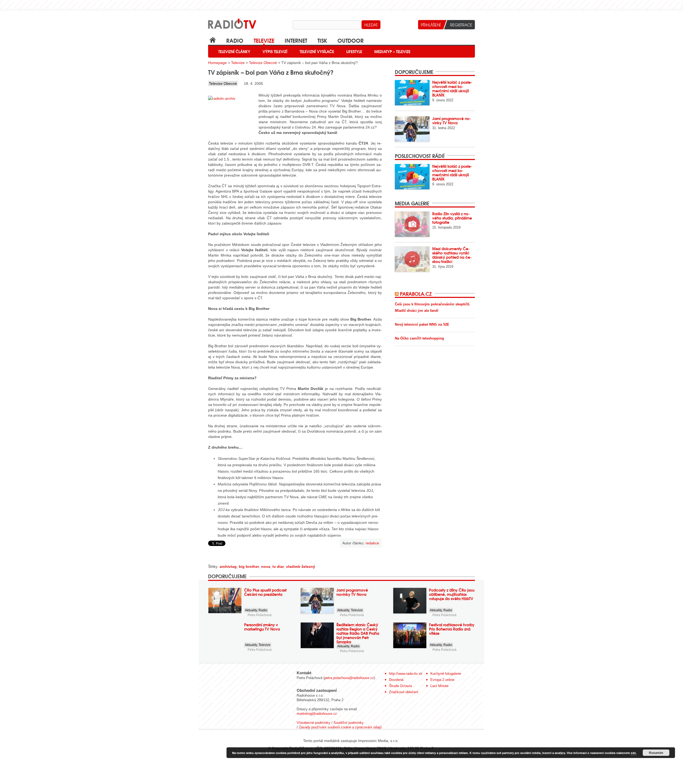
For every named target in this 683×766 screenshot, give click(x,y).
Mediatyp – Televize (392, 51)
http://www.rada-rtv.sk (405, 674)
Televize (264, 40)
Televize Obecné (263, 63)
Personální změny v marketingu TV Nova (262, 627)
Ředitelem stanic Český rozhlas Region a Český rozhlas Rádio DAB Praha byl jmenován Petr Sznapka (357, 633)
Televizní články (234, 51)
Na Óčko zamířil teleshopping (419, 338)
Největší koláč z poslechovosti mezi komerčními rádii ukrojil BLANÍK (452, 88)
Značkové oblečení (403, 692)
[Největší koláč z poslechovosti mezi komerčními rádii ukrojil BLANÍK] (412, 92)
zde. (634, 753)
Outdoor (350, 40)
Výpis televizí (275, 51)
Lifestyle (354, 51)
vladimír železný (300, 566)
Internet (296, 40)
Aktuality (251, 610)
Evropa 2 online (442, 680)
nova (265, 566)
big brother (249, 566)
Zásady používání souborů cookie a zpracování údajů (340, 727)
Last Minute (439, 686)
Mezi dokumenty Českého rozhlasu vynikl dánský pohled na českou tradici (452, 255)
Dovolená (396, 680)
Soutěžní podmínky (348, 723)
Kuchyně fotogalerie (445, 674)
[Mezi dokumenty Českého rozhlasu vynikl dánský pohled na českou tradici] (412, 259)
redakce (372, 543)
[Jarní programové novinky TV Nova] (412, 129)
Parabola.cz (416, 293)
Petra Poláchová (260, 615)
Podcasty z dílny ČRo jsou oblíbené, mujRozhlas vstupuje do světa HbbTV (451, 594)
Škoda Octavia (400, 686)
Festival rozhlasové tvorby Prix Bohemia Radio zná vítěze (451, 629)
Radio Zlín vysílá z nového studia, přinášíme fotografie (452, 218)
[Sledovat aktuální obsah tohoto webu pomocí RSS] (397, 293)
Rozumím (656, 752)
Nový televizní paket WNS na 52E (422, 324)
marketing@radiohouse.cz (317, 714)
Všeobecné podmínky (313, 723)
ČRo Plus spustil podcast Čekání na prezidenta (265, 592)
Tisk (322, 40)
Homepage (217, 63)
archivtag (228, 566)
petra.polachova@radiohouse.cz (349, 678)
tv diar (278, 566)
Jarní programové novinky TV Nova (451, 120)
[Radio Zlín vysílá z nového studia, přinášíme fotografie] (412, 224)
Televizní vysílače (317, 51)
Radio (234, 40)
